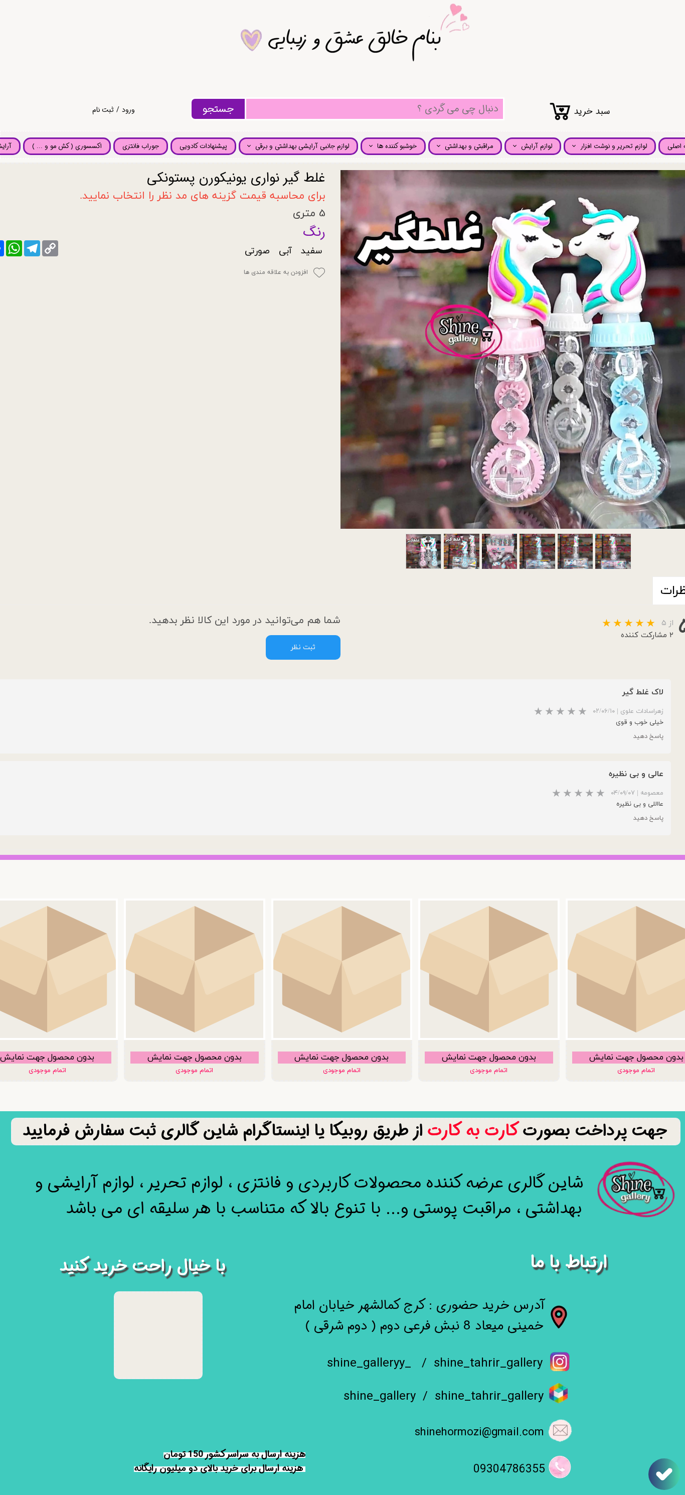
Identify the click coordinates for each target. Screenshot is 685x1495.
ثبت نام (103, 109)
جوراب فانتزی (140, 146)
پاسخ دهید (648, 736)
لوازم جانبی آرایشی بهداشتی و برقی (302, 146)
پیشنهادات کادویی (203, 146)
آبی (285, 251)
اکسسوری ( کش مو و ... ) (67, 146)
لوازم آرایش (536, 146)
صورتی (257, 251)
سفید (311, 251)
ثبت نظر (303, 647)
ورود (128, 109)
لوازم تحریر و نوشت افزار (613, 146)
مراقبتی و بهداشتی (469, 146)
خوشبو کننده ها (397, 146)
